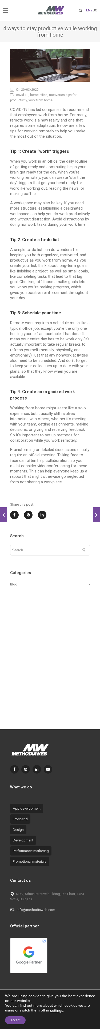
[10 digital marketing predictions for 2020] (3, 514)
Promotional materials (29, 861)
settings (56, 1010)
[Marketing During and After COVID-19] (96, 514)
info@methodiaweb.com (36, 910)
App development (27, 808)
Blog (13, 584)
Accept (15, 1020)
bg (95, 10)
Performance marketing (31, 851)
